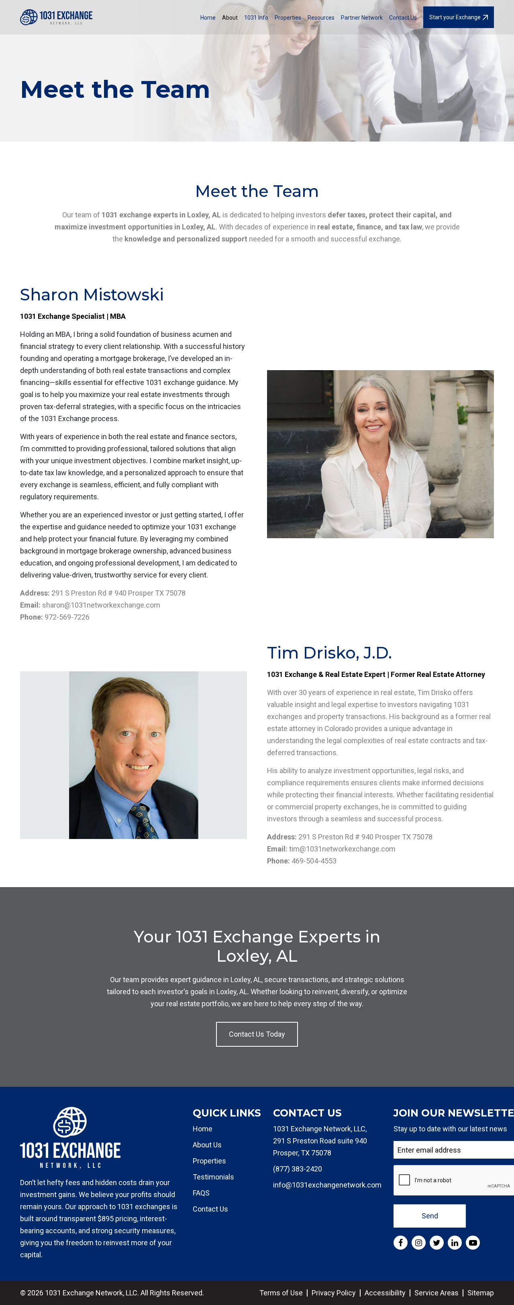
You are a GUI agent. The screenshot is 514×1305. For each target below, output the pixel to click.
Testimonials (213, 1177)
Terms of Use (281, 1293)
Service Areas (436, 1293)
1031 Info (256, 17)
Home (208, 17)
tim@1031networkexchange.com (342, 849)
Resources (321, 17)
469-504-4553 (314, 861)
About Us (207, 1145)
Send (430, 1216)
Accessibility (385, 1293)
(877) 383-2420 (297, 1169)
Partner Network (362, 17)
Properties (288, 17)
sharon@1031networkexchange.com (101, 605)
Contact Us (403, 17)
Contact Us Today (257, 1034)
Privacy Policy (334, 1293)
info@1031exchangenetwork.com (327, 1185)
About (230, 17)
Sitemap (480, 1293)
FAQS (201, 1193)
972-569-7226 (67, 617)
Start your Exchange (455, 17)
